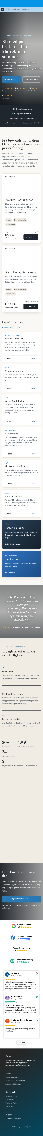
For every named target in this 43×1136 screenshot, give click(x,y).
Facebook (9, 1119)
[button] (21, 9)
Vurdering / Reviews (12, 1103)
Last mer (21, 1042)
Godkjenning (9, 1100)
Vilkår (29, 1127)
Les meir (31, 237)
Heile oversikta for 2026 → (12, 327)
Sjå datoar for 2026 (21, 899)
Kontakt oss (9, 1106)
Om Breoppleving (11, 1096)
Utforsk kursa (11, 79)
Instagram (17, 1119)
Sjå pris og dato (31, 79)
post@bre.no (15, 1077)
